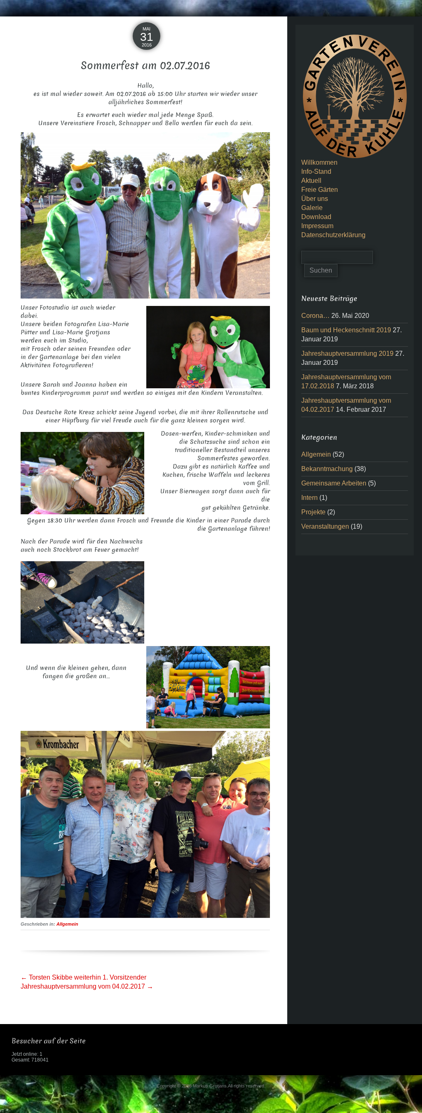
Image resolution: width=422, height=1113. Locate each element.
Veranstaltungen (325, 526)
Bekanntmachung (327, 468)
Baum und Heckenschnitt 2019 (346, 330)
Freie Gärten (319, 189)
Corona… (315, 315)
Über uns (314, 198)
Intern (309, 497)
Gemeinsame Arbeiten (333, 483)
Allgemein (67, 924)
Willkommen (319, 162)
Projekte (313, 512)
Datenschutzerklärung (333, 234)
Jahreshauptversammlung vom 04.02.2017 (87, 986)
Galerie (312, 207)
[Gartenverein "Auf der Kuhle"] (355, 95)
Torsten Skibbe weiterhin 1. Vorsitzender (83, 977)
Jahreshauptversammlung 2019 (347, 353)
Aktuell (311, 180)
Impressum (317, 225)
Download (316, 216)
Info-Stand (316, 171)
